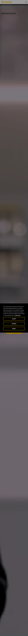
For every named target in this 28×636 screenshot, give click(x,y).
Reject (14, 328)
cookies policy (17, 315)
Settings (14, 324)
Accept (14, 319)
